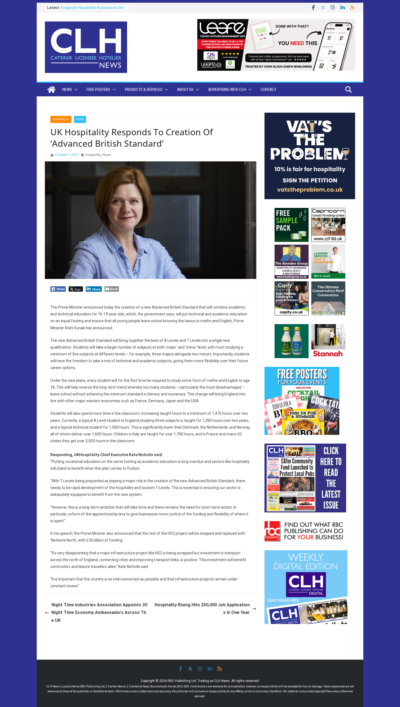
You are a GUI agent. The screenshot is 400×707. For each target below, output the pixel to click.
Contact (268, 89)
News (67, 89)
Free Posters (98, 89)
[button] (75, 89)
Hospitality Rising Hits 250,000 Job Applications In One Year (202, 608)
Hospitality (61, 119)
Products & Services (143, 89)
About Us (185, 89)
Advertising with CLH (227, 89)
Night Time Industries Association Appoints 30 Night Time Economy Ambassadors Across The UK (99, 612)
